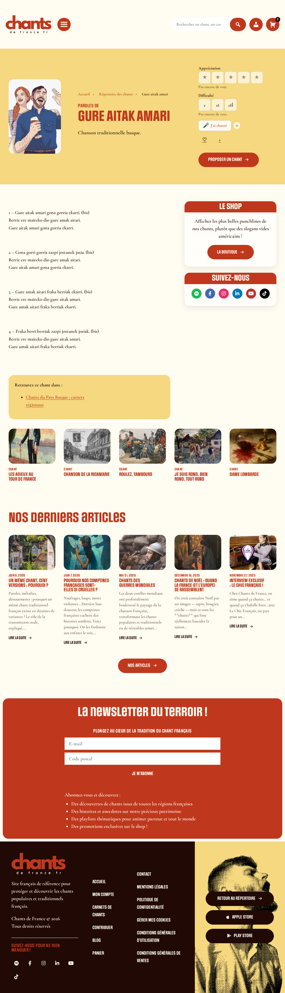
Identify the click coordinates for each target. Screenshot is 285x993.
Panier (98, 953)
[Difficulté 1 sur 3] (204, 105)
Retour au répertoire (236, 898)
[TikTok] (265, 294)
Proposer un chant (225, 159)
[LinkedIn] (237, 294)
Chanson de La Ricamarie (87, 474)
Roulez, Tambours (135, 474)
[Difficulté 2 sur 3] (218, 105)
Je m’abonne (142, 773)
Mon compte (103, 894)
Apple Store (242, 917)
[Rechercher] (238, 24)
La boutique (227, 252)
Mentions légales (152, 887)
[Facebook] (210, 294)
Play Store (243, 936)
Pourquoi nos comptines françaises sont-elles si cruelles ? (86, 585)
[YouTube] (251, 294)
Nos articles (139, 665)
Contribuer (102, 927)
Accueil (84, 94)
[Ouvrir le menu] (64, 24)
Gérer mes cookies (154, 920)
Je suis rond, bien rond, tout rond (191, 476)
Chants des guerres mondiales (137, 583)
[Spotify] (196, 294)
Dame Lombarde (244, 474)
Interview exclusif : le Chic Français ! (247, 583)
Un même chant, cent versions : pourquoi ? (28, 583)
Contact (144, 874)
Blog (96, 940)
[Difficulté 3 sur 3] (231, 105)
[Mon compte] (256, 24)
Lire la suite (17, 637)
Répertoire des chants (116, 94)
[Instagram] (224, 294)
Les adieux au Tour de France (22, 476)
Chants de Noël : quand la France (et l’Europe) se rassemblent (196, 585)
